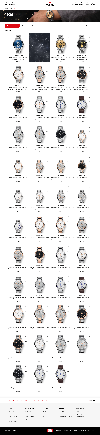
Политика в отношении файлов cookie (87, 430)
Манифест (44, 414)
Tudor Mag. (44, 416)
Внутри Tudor (28, 411)
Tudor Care (61, 411)
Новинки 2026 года (12, 419)
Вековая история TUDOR (30, 414)
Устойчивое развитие (80, 416)
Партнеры (44, 411)
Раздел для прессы (80, 414)
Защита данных (73, 430)
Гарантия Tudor (62, 414)
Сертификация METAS (30, 419)
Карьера (78, 411)
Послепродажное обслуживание (66, 416)
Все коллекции (11, 411)
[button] (87, 4)
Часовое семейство (12, 414)
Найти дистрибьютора (13, 421)
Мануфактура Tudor (29, 416)
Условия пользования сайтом (62, 430)
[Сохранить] (26, 37)
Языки (92, 400)
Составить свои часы (12, 416)
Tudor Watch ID (62, 419)
